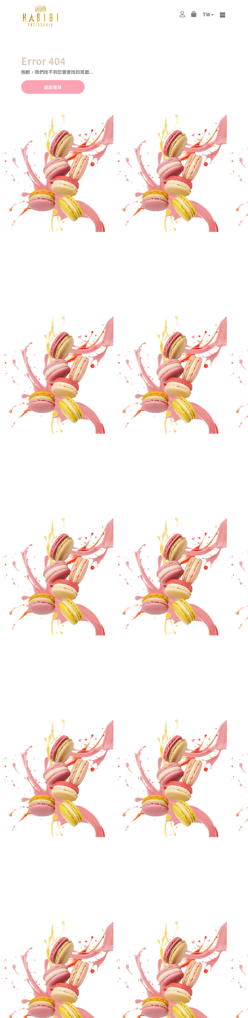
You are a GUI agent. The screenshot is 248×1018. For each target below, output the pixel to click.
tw (207, 14)
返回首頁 (53, 87)
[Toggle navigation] (222, 15)
